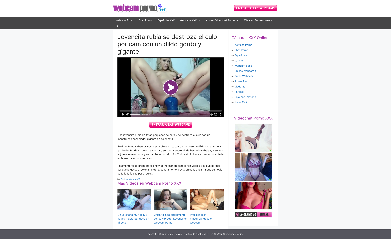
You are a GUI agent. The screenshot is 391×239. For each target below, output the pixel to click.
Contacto (152, 234)
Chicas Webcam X (130, 179)
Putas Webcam (243, 76)
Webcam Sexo (243, 65)
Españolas (240, 55)
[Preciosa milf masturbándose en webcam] (207, 208)
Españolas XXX (166, 20)
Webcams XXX (188, 20)
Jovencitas (241, 81)
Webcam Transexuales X (258, 20)
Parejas (239, 91)
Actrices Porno (243, 44)
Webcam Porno (124, 20)
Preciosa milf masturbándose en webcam (201, 218)
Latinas (238, 60)
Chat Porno (145, 20)
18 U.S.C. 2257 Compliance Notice (225, 234)
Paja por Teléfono (245, 97)
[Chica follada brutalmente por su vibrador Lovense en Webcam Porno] (171, 208)
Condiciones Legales (170, 234)
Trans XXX (240, 102)
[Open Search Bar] (117, 26)
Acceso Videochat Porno (220, 20)
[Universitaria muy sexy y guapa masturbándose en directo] (134, 208)
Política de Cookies (194, 234)
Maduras (239, 86)
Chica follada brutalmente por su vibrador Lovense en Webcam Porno (170, 218)
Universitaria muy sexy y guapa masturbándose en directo (133, 218)
